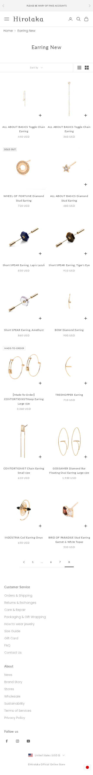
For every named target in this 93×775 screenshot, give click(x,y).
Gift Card (11, 638)
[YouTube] (28, 741)
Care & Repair (15, 610)
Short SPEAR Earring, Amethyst (23, 330)
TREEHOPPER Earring (69, 394)
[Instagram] (17, 741)
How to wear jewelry (19, 624)
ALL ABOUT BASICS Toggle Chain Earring (23, 129)
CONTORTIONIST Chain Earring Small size (23, 470)
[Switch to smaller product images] (87, 67)
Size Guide (12, 631)
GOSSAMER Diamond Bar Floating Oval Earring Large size (69, 470)
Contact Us (13, 652)
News (8, 675)
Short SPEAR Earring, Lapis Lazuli (24, 265)
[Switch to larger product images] (79, 67)
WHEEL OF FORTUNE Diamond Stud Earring (23, 198)
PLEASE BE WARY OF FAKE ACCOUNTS (47, 3)
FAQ (7, 645)
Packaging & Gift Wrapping (25, 617)
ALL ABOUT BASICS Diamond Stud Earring (69, 198)
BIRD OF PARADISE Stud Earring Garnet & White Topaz (69, 539)
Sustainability (14, 703)
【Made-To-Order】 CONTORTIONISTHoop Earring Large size (24, 399)
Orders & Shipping (18, 595)
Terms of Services (17, 710)
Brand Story (13, 682)
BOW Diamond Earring (69, 330)
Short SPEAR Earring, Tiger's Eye (69, 265)
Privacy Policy (14, 718)
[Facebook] (6, 741)
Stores (9, 689)
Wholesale (12, 696)
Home (8, 31)
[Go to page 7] (23, 562)
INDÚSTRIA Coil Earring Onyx (24, 537)
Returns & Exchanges (20, 602)
